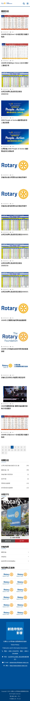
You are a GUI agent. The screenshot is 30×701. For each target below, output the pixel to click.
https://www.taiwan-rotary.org (18, 665)
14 (21, 450)
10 (9, 450)
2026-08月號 (15, 537)
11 (12, 450)
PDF (22, 541)
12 (15, 450)
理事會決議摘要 (15, 483)
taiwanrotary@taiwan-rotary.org (19, 662)
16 (3, 453)
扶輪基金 (15, 556)
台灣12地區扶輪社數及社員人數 (15, 465)
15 (24, 450)
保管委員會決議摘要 (15, 487)
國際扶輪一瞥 (15, 470)
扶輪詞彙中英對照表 (15, 474)
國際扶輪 (15, 552)
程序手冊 (15, 479)
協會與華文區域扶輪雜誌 (15, 561)
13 (18, 450)
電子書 (9, 541)
